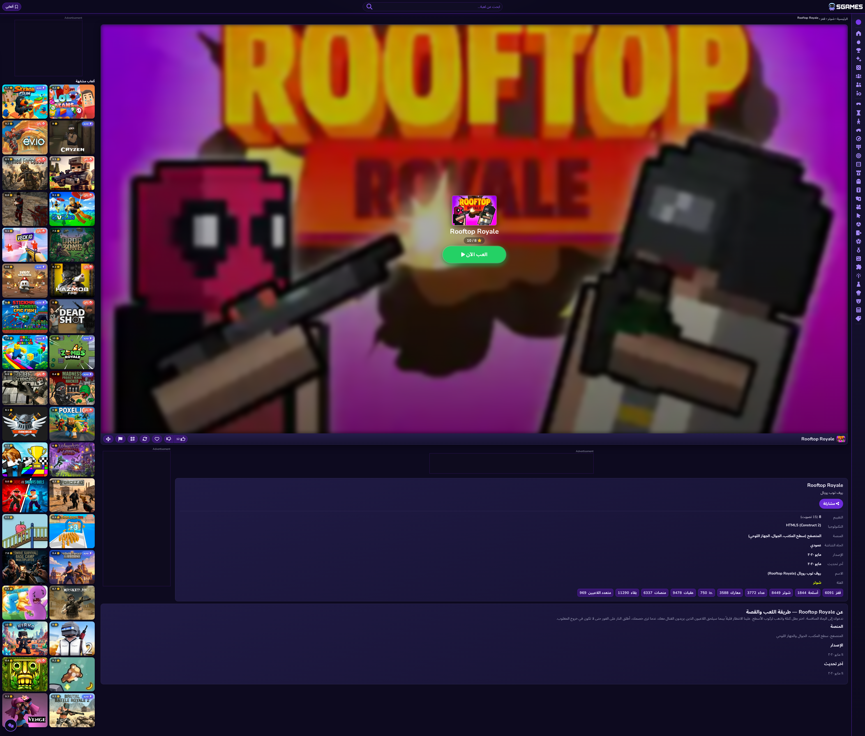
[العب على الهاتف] (132, 439)
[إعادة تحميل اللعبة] (145, 439)
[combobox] (433, 6)
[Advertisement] (511, 463)
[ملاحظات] (120, 439)
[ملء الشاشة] (108, 439)
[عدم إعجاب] (168, 439)
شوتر (817, 582)
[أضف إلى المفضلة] (157, 439)
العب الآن (476, 254)
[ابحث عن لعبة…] (369, 6)
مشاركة (829, 503)
